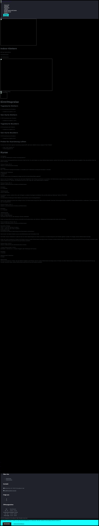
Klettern (6, 14)
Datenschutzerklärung (19, 523)
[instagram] (6, 500)
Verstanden (7, 523)
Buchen (6, 15)
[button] (49, 312)
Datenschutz (9, 479)
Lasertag (6, 6)
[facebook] (6, 499)
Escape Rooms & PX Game (10, 10)
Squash (6, 13)
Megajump (6, 7)
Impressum (8, 478)
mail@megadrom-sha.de (10, 490)
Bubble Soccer (7, 11)
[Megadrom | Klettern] (6, 1)
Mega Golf (6, 5)
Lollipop (6, 9)
